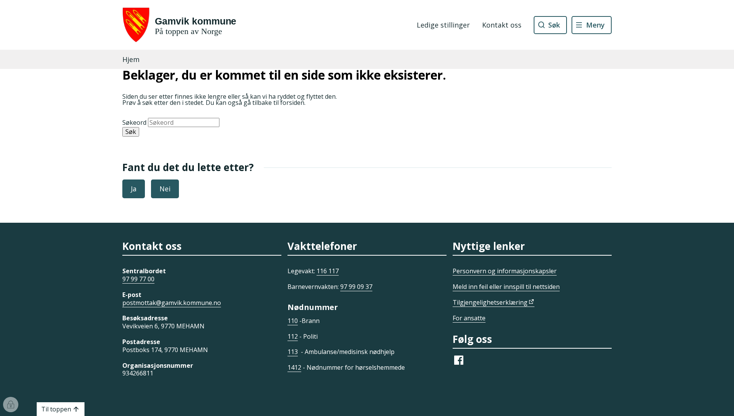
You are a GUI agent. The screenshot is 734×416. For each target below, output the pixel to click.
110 (292, 320)
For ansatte (469, 318)
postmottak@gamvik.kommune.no (171, 303)
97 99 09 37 (356, 286)
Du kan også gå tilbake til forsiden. (255, 102)
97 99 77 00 (138, 279)
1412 (294, 367)
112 (292, 336)
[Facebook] (459, 364)
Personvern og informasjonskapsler (505, 271)
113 (292, 351)
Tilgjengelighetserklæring (490, 302)
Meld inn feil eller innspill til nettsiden (506, 286)
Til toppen (56, 409)
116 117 (328, 271)
